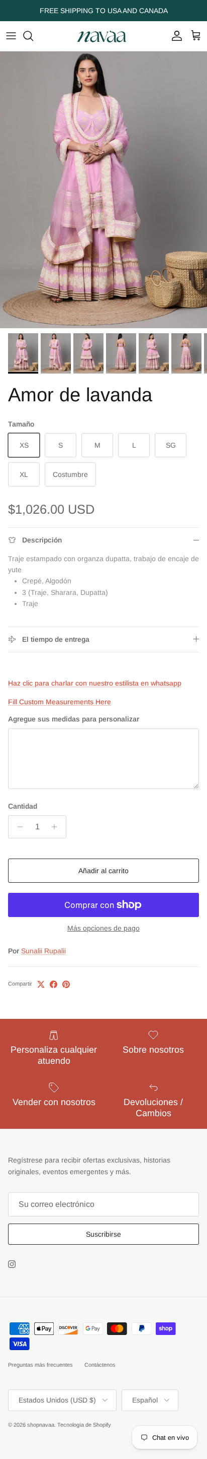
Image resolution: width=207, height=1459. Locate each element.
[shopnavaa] (103, 36)
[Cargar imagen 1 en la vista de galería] (103, 189)
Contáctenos (100, 1365)
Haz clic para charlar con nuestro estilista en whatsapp (94, 683)
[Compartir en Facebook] (53, 984)
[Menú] (11, 36)
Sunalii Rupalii (43, 951)
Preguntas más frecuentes (40, 1365)
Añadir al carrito (103, 871)
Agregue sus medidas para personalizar (73, 719)
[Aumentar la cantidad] (57, 827)
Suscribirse (103, 1234)
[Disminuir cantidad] (17, 827)
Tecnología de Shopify (84, 1425)
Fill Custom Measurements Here (59, 702)
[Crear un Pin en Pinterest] (66, 984)
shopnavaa (40, 1425)
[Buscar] (33, 36)
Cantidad (22, 806)
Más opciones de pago (103, 928)
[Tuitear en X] (41, 984)
